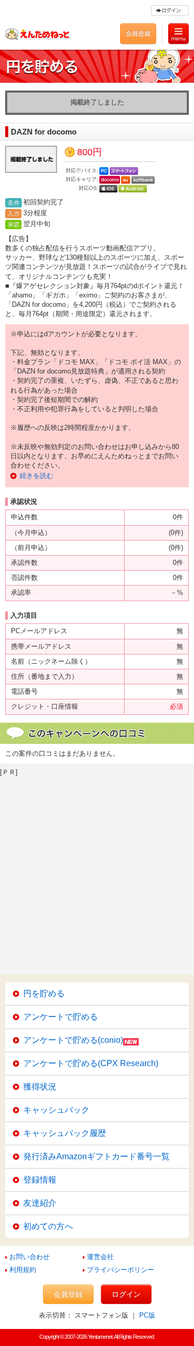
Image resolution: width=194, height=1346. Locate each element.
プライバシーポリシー (120, 1270)
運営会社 (100, 1257)
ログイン (126, 1294)
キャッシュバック (56, 1109)
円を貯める (44, 993)
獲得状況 (39, 1086)
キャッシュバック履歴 (64, 1133)
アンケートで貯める (60, 1016)
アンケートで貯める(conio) (73, 1040)
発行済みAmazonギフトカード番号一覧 (96, 1156)
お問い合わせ (29, 1257)
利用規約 (22, 1270)
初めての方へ (48, 1226)
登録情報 (39, 1179)
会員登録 (68, 1294)
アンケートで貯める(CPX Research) (90, 1063)
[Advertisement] (97, 872)
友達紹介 (39, 1203)
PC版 (147, 1315)
